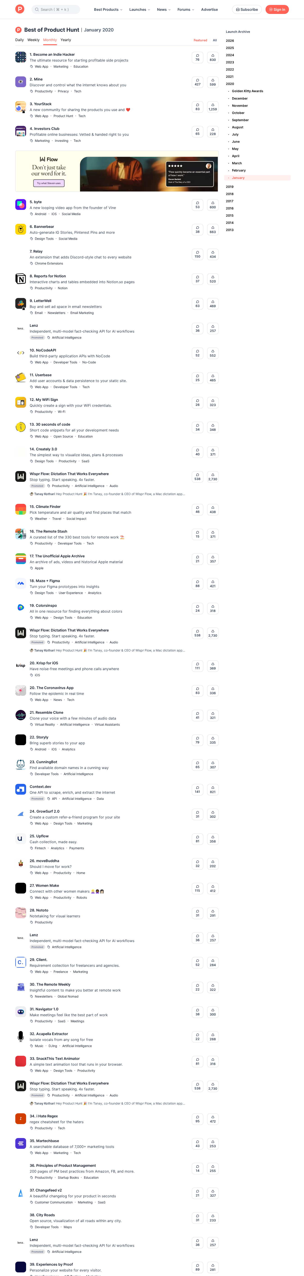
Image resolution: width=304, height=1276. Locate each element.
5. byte (36, 202)
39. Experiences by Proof (51, 1264)
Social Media (71, 214)
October (236, 113)
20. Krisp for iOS (44, 663)
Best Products (106, 9)
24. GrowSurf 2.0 (45, 811)
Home (81, 873)
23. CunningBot (43, 762)
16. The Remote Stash (48, 531)
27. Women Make (44, 885)
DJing (53, 1046)
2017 (229, 201)
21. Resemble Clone (46, 712)
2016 (230, 208)
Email (39, 313)
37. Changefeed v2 (46, 1190)
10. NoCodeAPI (43, 350)
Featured (200, 40)
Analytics (94, 593)
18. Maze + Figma (45, 580)
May (233, 149)
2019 (230, 187)
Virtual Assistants (107, 724)
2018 (230, 194)
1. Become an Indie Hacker (52, 54)
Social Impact (76, 518)
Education (81, 66)
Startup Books (68, 1177)
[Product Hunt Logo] (19, 9)
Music (39, 1046)
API (54, 798)
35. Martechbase (44, 1140)
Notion (63, 288)
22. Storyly (39, 737)
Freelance (61, 972)
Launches (137, 9)
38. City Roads (42, 1215)
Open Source (63, 436)
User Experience (71, 593)
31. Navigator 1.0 (44, 1009)
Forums (184, 9)
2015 (230, 215)
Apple (39, 568)
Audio (114, 486)
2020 (230, 84)
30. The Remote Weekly (50, 984)
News (162, 9)
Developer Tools (65, 362)
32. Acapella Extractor (49, 1033)
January (236, 178)
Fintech (40, 848)
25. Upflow (39, 836)
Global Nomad (68, 996)
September (238, 120)
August (235, 127)
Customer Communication (54, 1202)
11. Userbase (41, 375)
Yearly (66, 40)
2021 (230, 76)
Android (40, 214)
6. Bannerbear (42, 226)
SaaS (85, 461)
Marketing (61, 66)
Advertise (209, 9)
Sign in (279, 9)
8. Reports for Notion (48, 276)
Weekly (33, 40)
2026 (230, 40)
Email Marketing (82, 313)
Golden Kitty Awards (245, 91)
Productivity (44, 91)
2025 (230, 48)
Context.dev (40, 786)
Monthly (50, 40)
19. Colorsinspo (43, 605)
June (234, 141)
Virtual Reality (45, 724)
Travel (56, 518)
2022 (230, 69)
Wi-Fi (61, 411)
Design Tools (44, 238)
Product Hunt (63, 116)
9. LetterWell (40, 300)
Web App (41, 66)
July (233, 134)
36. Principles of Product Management (63, 1165)
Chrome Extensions (49, 263)
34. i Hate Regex (44, 1116)
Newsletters (56, 313)
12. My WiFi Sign (44, 399)
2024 (230, 55)
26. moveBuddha (44, 860)
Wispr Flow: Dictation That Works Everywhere (69, 473)
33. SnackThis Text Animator (55, 1058)
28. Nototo (39, 910)
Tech (77, 91)
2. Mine (36, 79)
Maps (68, 1227)
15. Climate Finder (45, 506)
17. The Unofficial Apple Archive (57, 556)
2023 (230, 62)
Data (100, 798)
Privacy (63, 91)
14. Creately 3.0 (43, 449)
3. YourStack (41, 104)
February (237, 170)
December (238, 98)
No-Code (89, 362)
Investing (61, 140)
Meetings (77, 1021)
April (233, 156)
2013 (230, 230)
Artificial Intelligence (66, 337)
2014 (230, 223)
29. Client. (38, 959)
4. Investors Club (44, 128)
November (238, 105)
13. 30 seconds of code (50, 424)
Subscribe (249, 9)
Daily (19, 40)
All (215, 40)
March (235, 163)
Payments (76, 848)
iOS (54, 214)
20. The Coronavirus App (52, 687)
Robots (82, 897)
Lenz (34, 325)
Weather (41, 518)
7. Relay (36, 251)
